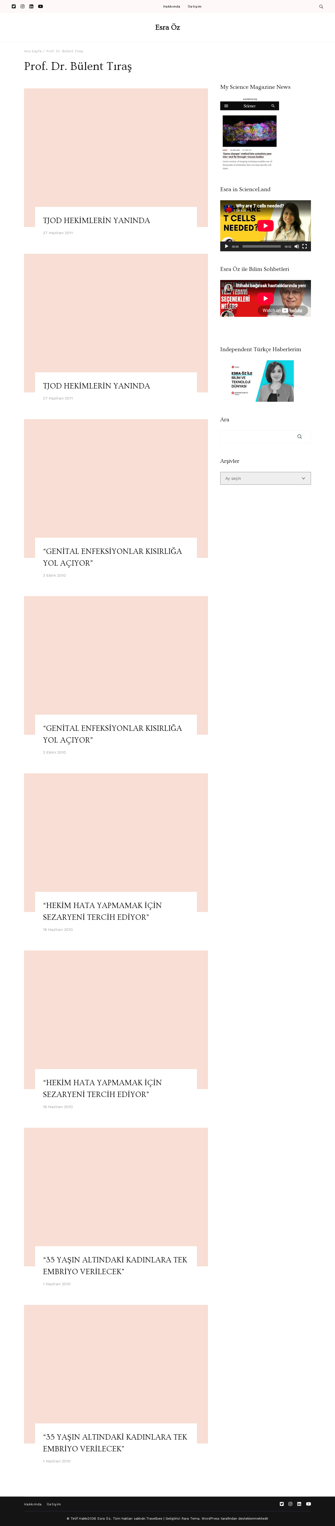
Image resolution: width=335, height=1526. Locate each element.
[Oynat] (226, 246)
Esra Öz (167, 27)
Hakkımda (171, 6)
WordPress (210, 1518)
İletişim (195, 6)
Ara (224, 420)
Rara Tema (190, 1518)
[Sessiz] (296, 246)
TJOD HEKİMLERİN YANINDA (96, 220)
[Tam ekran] (304, 246)
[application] (265, 225)
